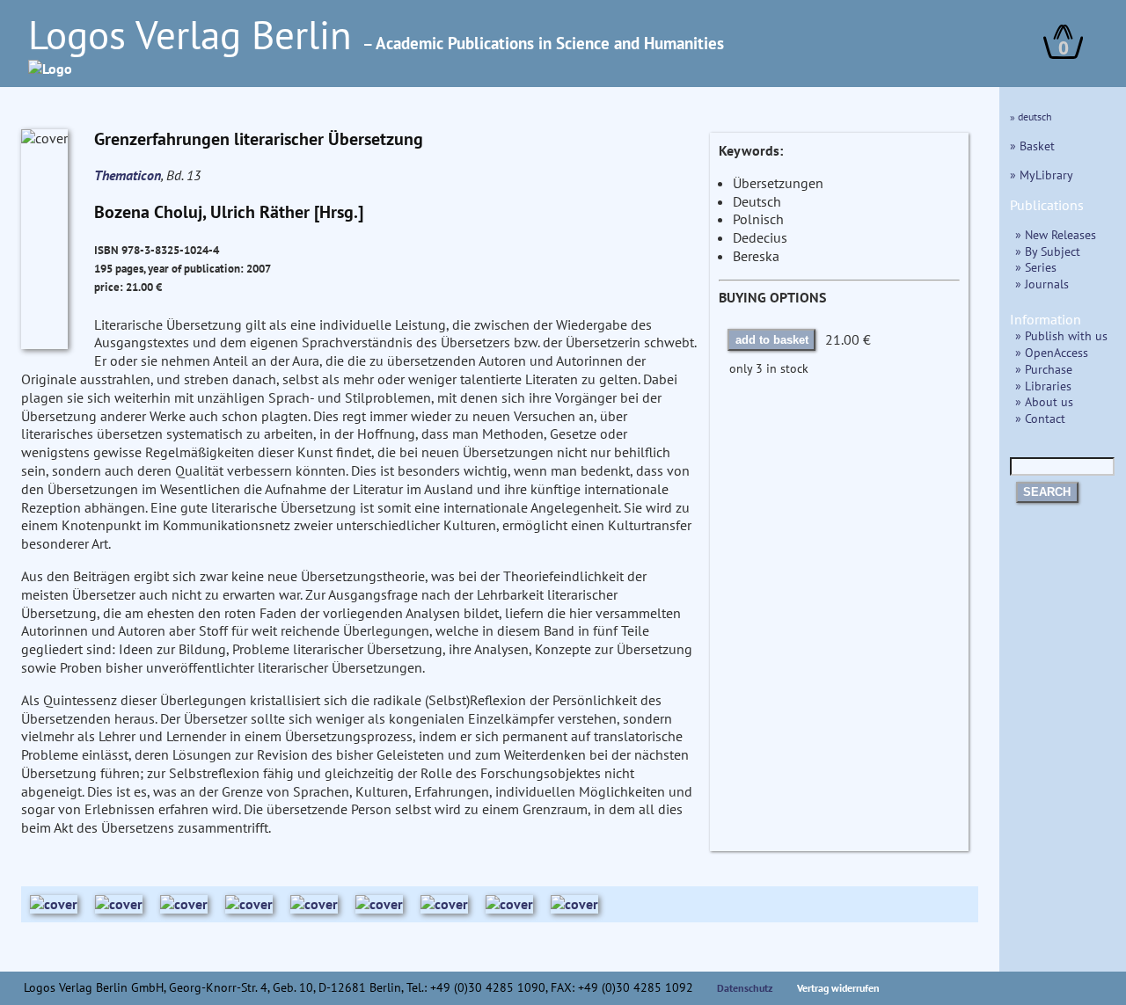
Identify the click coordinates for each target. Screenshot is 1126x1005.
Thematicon (127, 175)
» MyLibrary (1041, 174)
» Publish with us (1061, 335)
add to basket (771, 339)
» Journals (1042, 283)
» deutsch (1031, 116)
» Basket (1032, 145)
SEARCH (1047, 492)
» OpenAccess (1051, 352)
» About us (1044, 401)
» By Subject (1047, 251)
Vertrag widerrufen (838, 987)
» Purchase (1043, 368)
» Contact (1040, 418)
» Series (1036, 267)
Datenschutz (745, 987)
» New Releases (1055, 234)
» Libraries (1043, 385)
